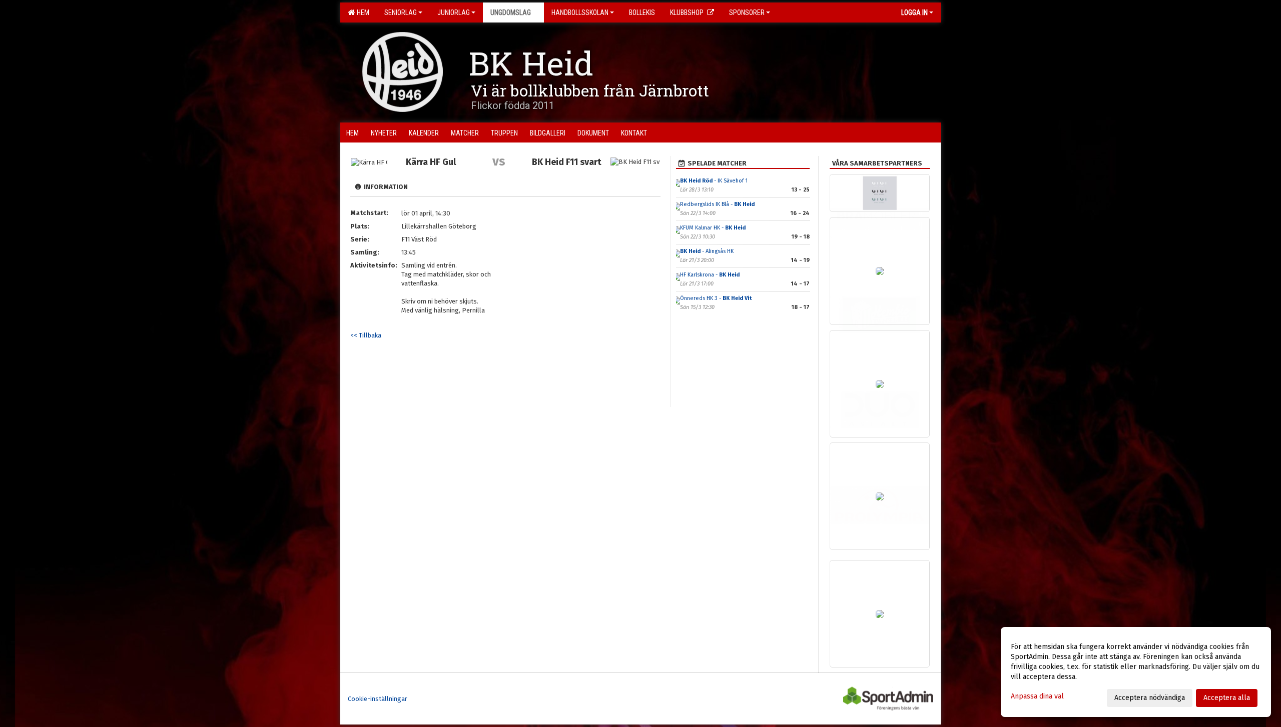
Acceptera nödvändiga (1149, 698)
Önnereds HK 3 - (716, 298)
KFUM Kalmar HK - (713, 227)
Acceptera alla (1226, 698)
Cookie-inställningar (377, 698)
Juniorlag (453, 12)
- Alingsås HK (707, 251)
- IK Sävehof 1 (714, 181)
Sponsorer (747, 12)
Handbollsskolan (579, 12)
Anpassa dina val (1037, 696)
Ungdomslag (510, 12)
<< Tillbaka (365, 335)
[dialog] (1136, 672)
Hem (361, 12)
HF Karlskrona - (710, 275)
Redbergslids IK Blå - (717, 204)
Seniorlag (400, 12)
